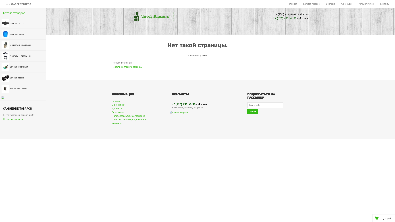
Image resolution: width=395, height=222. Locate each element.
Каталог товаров (311, 3)
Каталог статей (366, 3)
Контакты (384, 3)
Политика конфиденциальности (129, 119)
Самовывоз (347, 3)
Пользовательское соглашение (128, 115)
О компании (118, 104)
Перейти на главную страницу (127, 66)
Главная (293, 3)
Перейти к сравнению (14, 119)
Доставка (330, 3)
